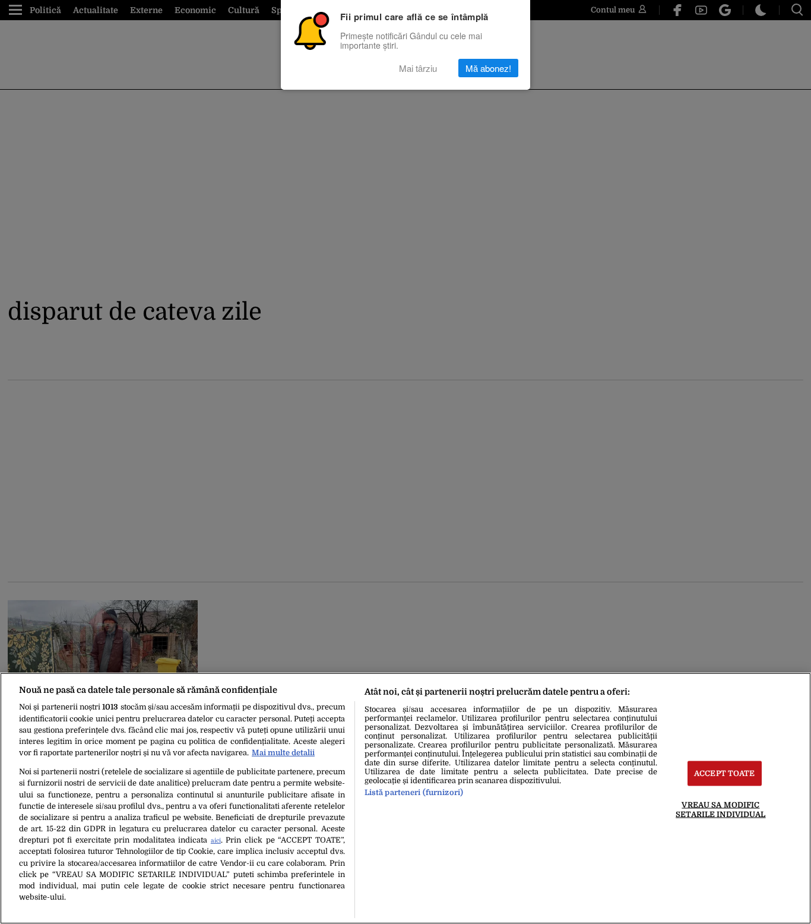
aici (216, 840)
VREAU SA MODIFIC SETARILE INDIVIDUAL (720, 809)
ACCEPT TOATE (724, 773)
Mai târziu (418, 68)
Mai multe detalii (283, 752)
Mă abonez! (488, 68)
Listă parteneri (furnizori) (414, 792)
